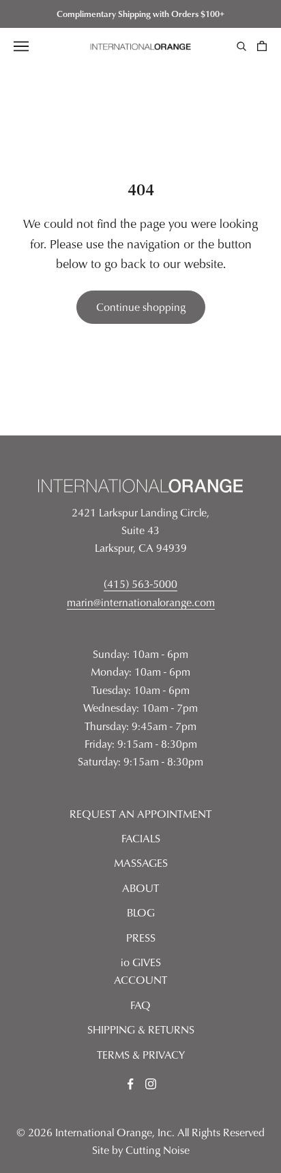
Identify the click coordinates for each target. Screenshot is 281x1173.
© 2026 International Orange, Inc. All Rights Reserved (140, 1132)
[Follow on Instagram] (151, 1084)
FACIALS (140, 838)
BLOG (141, 912)
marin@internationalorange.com (141, 602)
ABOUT (140, 887)
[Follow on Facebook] (130, 1084)
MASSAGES (141, 862)
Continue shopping (141, 306)
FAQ (140, 1004)
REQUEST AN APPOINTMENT (140, 813)
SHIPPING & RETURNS (140, 1029)
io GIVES (141, 962)
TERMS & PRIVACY (141, 1054)
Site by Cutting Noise (141, 1149)
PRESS (141, 937)
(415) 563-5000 (140, 583)
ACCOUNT (140, 979)
